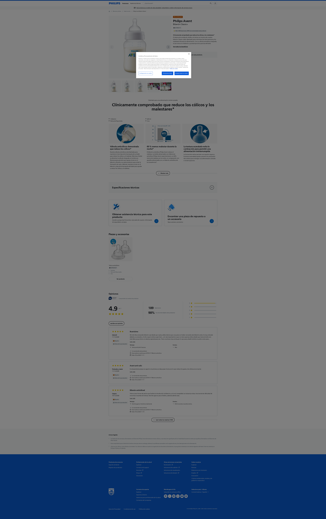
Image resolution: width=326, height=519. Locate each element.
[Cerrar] (189, 54)
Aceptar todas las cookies (181, 73)
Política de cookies (174, 69)
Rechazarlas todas (167, 73)
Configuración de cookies (145, 73)
